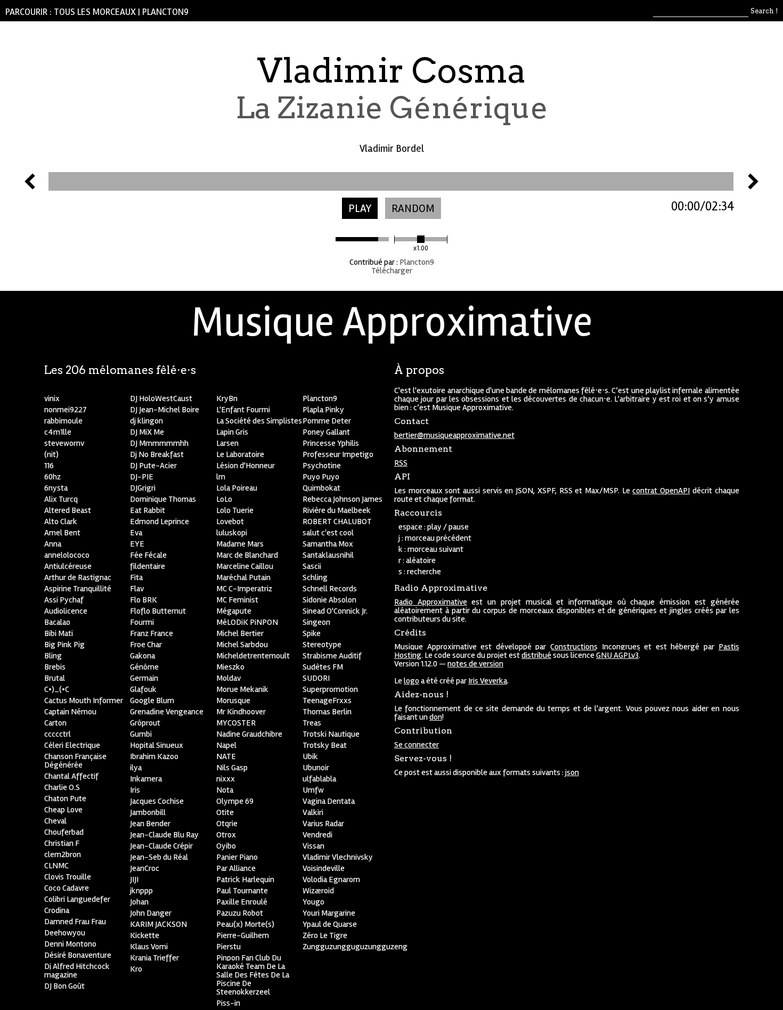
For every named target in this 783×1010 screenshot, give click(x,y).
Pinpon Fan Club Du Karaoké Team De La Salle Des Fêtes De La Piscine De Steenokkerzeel (252, 974)
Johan (139, 902)
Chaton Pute (65, 798)
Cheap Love (63, 809)
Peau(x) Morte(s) (245, 924)
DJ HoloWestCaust (161, 398)
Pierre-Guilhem (242, 935)
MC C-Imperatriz (244, 588)
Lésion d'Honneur (245, 465)
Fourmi (142, 622)
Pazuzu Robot (239, 913)
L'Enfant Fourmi (243, 409)
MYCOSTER (236, 723)
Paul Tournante (242, 890)
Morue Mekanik (242, 689)
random (413, 208)
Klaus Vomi (149, 946)
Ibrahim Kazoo (154, 756)
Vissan (313, 846)
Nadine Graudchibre (249, 734)
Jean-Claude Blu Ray (164, 834)
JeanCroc (144, 868)
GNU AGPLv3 (617, 655)
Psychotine (322, 465)
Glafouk (143, 689)
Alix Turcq (61, 499)
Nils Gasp (232, 767)
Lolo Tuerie (235, 510)
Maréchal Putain (243, 577)
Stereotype (322, 644)
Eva (136, 532)
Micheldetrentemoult (253, 655)
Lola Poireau (236, 488)
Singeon (316, 622)
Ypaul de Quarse (330, 924)
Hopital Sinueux (156, 745)
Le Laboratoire (240, 454)
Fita (136, 577)
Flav (137, 588)
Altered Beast (67, 510)
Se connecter (416, 744)
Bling (53, 655)
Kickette (144, 935)
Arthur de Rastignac (77, 577)
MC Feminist (237, 599)
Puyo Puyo (321, 476)
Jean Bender (150, 823)
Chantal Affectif (71, 776)
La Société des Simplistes (259, 421)
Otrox (226, 834)
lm (220, 476)
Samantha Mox (328, 544)
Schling (315, 577)
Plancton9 (165, 12)
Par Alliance (236, 868)
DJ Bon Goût (64, 986)
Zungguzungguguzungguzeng (355, 946)
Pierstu (228, 946)
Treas (312, 723)
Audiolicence (65, 611)
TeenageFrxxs (327, 700)
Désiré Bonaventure (77, 955)
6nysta (56, 488)
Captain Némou (70, 711)
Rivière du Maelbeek (337, 510)
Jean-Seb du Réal (159, 857)
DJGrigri (143, 488)
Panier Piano (237, 857)
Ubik (310, 756)
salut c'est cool (328, 532)
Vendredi (317, 834)
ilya (136, 767)
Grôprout (145, 723)
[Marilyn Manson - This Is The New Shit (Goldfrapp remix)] (753, 186)
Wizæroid (318, 890)
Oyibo (226, 846)
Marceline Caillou (244, 566)
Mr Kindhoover (241, 711)
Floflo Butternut (158, 611)
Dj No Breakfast (157, 454)
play (359, 208)
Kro (136, 969)
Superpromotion (330, 689)
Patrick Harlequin (245, 879)
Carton (55, 723)
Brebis (55, 667)
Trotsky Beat (325, 745)
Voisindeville (324, 868)
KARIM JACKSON (158, 924)
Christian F (61, 843)
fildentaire (147, 566)
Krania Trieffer (154, 957)
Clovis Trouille (67, 876)
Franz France (151, 633)
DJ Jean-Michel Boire (164, 409)
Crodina (56, 910)
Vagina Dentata (329, 801)
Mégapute (233, 611)
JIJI (134, 879)
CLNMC (56, 865)
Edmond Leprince (159, 521)
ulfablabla (319, 778)
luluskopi (231, 532)
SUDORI (316, 678)
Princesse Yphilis (331, 443)
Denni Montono (70, 944)
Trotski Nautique (331, 734)
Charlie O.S (62, 787)
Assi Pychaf (64, 599)
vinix (52, 398)
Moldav (228, 678)
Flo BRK (143, 599)
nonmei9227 (65, 409)
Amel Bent (62, 532)
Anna (52, 544)
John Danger (151, 913)
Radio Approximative (430, 602)
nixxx (225, 778)
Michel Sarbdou (242, 644)
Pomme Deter (327, 421)
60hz (52, 476)
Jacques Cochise (157, 801)
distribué (536, 655)
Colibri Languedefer (77, 899)
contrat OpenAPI (661, 490)
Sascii (312, 566)
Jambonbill (148, 812)
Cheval (55, 821)
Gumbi (141, 734)
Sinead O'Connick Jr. (335, 611)
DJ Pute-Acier (153, 465)
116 (49, 465)
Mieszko (230, 667)
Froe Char (146, 644)
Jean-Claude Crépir (161, 846)
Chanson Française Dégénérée (75, 760)
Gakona (142, 655)
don (435, 717)
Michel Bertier (240, 633)
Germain (144, 678)
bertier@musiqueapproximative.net (454, 435)
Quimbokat (321, 488)
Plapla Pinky (323, 409)
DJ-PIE (141, 476)
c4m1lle (57, 432)
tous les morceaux (95, 12)
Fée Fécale (148, 555)
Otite (225, 812)
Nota (224, 790)
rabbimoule (63, 421)
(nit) (51, 454)
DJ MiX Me (147, 432)
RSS (400, 463)
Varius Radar (323, 823)
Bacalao (57, 622)
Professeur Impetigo (338, 454)
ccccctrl (57, 734)
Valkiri (313, 812)
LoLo (224, 499)
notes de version (475, 663)
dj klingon (146, 421)
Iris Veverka (487, 680)
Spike (312, 633)
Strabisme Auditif (332, 655)
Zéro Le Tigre (325, 935)
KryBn (227, 398)
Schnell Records (330, 588)
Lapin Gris (232, 432)
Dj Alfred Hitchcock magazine (77, 970)
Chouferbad (64, 832)
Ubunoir (316, 767)
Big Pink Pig (64, 644)
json (572, 772)
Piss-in (228, 1003)
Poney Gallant (326, 432)
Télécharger (391, 270)
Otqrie (227, 823)
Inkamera (146, 778)
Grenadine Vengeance (166, 711)
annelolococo (66, 555)
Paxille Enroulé (241, 902)
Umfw (313, 790)
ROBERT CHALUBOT (337, 521)
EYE (137, 544)
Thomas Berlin (327, 711)
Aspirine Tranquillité (77, 588)
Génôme (144, 667)
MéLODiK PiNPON (247, 622)
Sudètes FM (323, 667)
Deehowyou (64, 932)
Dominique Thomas (163, 499)
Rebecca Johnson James (342, 499)
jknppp (141, 890)
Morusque (233, 700)
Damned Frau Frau (75, 921)
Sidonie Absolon (329, 599)
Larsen (227, 443)
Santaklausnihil (328, 555)
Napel (226, 745)
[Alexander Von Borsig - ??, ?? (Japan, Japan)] (30, 186)
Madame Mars (240, 544)
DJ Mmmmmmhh (159, 443)
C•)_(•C (56, 689)
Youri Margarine (329, 913)
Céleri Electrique (72, 745)
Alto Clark (60, 521)
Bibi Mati (58, 633)
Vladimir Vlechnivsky (338, 857)
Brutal (54, 678)
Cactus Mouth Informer (83, 700)
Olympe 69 (235, 801)
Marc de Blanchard (247, 555)
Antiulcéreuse (68, 566)
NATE (226, 756)
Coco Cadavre (66, 888)
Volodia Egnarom (331, 879)
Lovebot (230, 521)
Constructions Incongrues (595, 646)
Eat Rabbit (147, 510)
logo (411, 680)
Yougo (313, 902)
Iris (135, 790)
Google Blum (152, 700)
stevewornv (64, 443)
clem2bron (62, 854)
